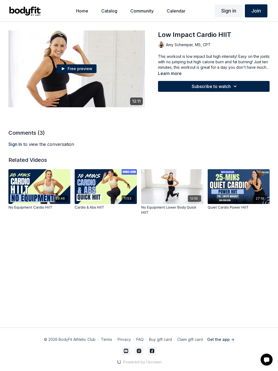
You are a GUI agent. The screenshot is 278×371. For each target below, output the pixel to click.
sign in (15, 144)
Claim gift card (190, 339)
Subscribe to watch (211, 86)
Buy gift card (160, 339)
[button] (267, 360)
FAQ (140, 339)
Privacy (124, 339)
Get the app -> (220, 339)
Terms (106, 339)
